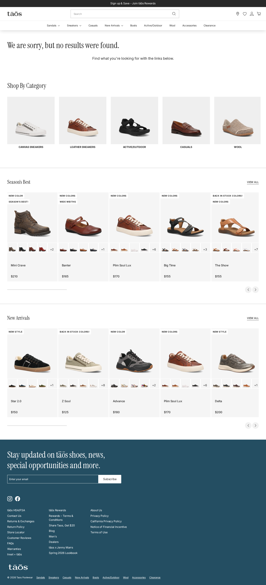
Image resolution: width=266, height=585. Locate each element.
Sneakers (73, 25)
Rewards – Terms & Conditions (61, 518)
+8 (103, 385)
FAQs (10, 543)
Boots (133, 25)
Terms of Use (99, 532)
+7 (256, 249)
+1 (102, 249)
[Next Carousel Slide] (255, 289)
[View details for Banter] (63, 247)
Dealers (54, 542)
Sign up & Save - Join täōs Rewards (133, 3)
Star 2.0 (16, 401)
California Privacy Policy (106, 521)
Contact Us (14, 516)
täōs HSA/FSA (16, 510)
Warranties (14, 549)
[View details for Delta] (216, 383)
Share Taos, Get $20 (62, 525)
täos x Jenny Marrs (61, 547)
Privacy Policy (99, 516)
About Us (96, 510)
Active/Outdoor (153, 25)
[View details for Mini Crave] (12, 247)
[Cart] (259, 14)
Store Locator (16, 532)
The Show (222, 265)
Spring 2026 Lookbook (63, 553)
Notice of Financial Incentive (108, 527)
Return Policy (15, 527)
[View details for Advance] (114, 383)
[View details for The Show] (216, 247)
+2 (52, 249)
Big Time (170, 265)
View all (253, 182)
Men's (53, 536)
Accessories (189, 25)
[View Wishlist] (245, 14)
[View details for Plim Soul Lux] (114, 247)
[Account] (252, 14)
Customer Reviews (19, 538)
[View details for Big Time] (165, 247)
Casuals (93, 25)
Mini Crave (18, 265)
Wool (172, 25)
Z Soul (66, 401)
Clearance (209, 25)
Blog (52, 531)
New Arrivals (112, 25)
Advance (119, 401)
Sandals (52, 25)
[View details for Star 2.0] (12, 383)
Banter (66, 265)
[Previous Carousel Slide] (248, 289)
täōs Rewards (57, 510)
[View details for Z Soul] (63, 383)
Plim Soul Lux (122, 265)
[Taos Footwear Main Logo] (14, 14)
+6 (154, 249)
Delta (218, 401)
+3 (205, 249)
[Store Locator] (238, 14)
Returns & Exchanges (20, 521)
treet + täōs (14, 554)
